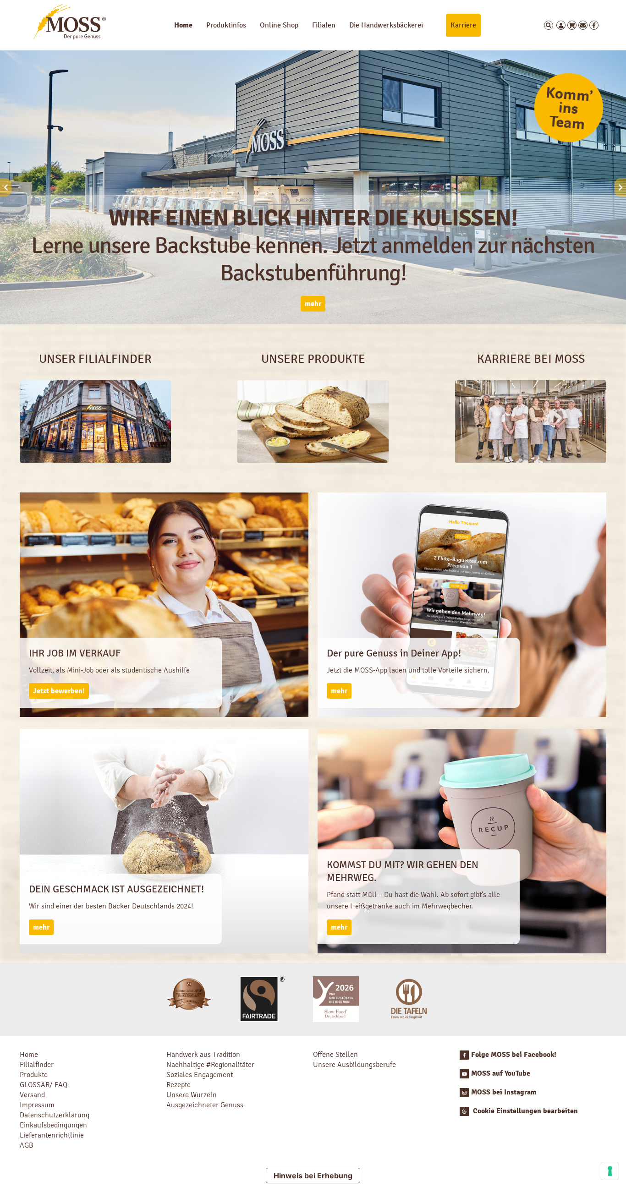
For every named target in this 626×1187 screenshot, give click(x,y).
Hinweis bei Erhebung (313, 1175)
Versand (32, 1094)
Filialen (323, 25)
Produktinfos (226, 25)
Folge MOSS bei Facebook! (513, 1054)
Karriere (463, 25)
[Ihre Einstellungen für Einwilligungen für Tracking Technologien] (610, 1171)
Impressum (37, 1104)
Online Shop (279, 25)
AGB (26, 1145)
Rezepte (178, 1084)
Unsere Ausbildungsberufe (354, 1064)
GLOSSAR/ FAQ (43, 1084)
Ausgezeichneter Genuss (204, 1104)
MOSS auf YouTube (500, 1073)
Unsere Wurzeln (191, 1094)
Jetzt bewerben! (59, 690)
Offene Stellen (335, 1054)
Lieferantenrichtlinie (52, 1135)
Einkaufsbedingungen (53, 1125)
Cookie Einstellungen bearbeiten (524, 1111)
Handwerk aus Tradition (203, 1054)
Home (183, 25)
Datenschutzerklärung (54, 1114)
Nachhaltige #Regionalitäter (210, 1064)
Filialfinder (37, 1064)
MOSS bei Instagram (504, 1092)
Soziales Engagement (199, 1074)
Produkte (34, 1074)
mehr (313, 303)
